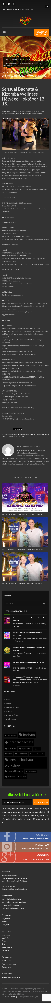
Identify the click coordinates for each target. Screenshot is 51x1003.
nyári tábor (26, 748)
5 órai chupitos (11, 735)
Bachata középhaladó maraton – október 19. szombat (23, 515)
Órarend (5, 941)
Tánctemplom (7, 967)
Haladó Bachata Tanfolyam (11, 905)
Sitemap (14, 997)
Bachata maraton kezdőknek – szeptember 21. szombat (24, 549)
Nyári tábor (10, 711)
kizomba (12, 748)
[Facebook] (4, 4)
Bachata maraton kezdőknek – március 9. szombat (22, 584)
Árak (3, 944)
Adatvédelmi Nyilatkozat (11, 977)
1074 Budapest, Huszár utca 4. (16, 878)
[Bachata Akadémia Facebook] (25, 837)
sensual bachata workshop (39, 434)
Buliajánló (5, 925)
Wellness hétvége (35, 114)
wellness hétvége (20, 436)
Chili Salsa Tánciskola (9, 961)
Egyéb (13, 114)
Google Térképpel (20, 881)
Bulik (8, 699)
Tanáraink (5, 950)
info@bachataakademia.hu (17, 889)
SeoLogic (34, 997)
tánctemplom (32, 771)
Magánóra (5, 938)
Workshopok (11, 719)
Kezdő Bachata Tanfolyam (11, 899)
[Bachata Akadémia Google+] (25, 857)
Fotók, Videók (7, 947)
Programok (6, 919)
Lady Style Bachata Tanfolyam (13, 908)
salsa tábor (22, 753)
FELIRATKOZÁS (41, 802)
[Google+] (13, 4)
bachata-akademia (11, 111)
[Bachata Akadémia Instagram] (25, 847)
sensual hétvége (7, 436)
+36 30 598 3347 (27, 9)
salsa (9, 753)
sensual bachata (38, 754)
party (38, 749)
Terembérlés (6, 935)
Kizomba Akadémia (9, 964)
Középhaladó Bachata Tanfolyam (14, 902)
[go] (44, 603)
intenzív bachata (23, 434)
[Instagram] (9, 4)
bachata (14, 434)
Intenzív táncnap (22, 114)
